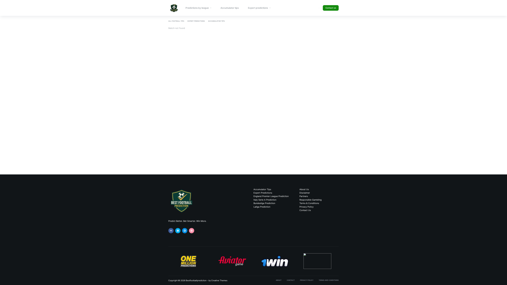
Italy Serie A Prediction (264, 199)
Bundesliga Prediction (264, 203)
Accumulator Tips (216, 21)
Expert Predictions (196, 21)
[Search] (319, 8)
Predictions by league (197, 8)
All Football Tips (176, 21)
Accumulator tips (229, 8)
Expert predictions (258, 8)
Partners (303, 196)
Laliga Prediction (261, 206)
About (278, 280)
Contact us (330, 8)
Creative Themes (219, 280)
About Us (304, 189)
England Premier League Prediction (271, 196)
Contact (291, 280)
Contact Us (305, 210)
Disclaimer (304, 192)
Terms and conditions (329, 280)
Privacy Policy (306, 206)
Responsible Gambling (310, 199)
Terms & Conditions (309, 203)
